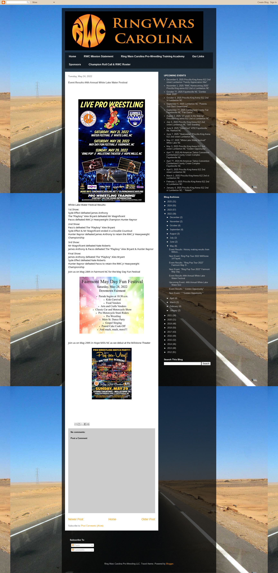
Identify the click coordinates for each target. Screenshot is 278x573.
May (172, 246)
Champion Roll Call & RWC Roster (109, 64)
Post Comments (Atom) (92, 526)
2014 (169, 344)
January (174, 310)
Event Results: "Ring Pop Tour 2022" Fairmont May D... (186, 263)
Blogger (169, 564)
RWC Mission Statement (98, 56)
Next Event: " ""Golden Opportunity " (186, 293)
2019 (169, 323)
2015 (169, 340)
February (174, 306)
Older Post (148, 519)
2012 (169, 352)
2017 (169, 332)
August (173, 234)
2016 (169, 336)
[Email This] (76, 424)
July (172, 238)
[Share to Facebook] (85, 424)
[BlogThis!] (79, 424)
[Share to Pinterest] (88, 424)
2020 (169, 319)
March (173, 302)
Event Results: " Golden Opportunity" (186, 289)
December (175, 217)
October (174, 225)
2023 (169, 210)
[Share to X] (82, 424)
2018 (169, 327)
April (172, 298)
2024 (169, 205)
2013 (169, 348)
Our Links (198, 56)
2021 (169, 315)
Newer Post (75, 519)
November (175, 221)
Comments (79, 550)
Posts (77, 545)
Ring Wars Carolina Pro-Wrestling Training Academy (153, 56)
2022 (169, 214)
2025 (169, 201)
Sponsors (75, 64)
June (172, 242)
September (175, 229)
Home (72, 56)
